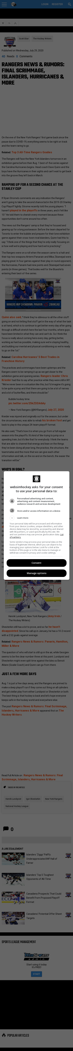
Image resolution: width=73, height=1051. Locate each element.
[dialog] (36, 525)
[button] (36, 518)
